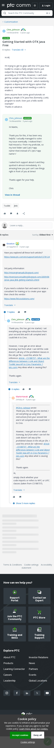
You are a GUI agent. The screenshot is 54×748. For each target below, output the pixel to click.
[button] (3, 6)
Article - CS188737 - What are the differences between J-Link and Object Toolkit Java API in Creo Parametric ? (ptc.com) (33, 449)
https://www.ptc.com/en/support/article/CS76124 (27, 256)
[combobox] (27, 13)
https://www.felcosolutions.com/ (19, 298)
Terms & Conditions (12, 564)
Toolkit (7, 205)
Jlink (16, 205)
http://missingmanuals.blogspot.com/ (21, 272)
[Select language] (35, 5)
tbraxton (11, 243)
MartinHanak (22, 396)
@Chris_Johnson (23, 407)
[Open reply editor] (27, 225)
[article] (27, 278)
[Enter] (4, 13)
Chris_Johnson (13, 29)
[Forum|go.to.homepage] (16, 5)
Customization (11, 21)
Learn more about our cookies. (33, 728)
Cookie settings (31, 564)
